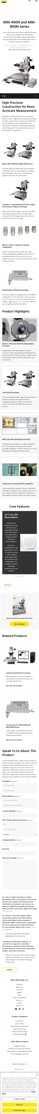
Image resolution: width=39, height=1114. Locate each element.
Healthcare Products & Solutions (19, 1043)
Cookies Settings (19, 1099)
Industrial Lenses (19, 1029)
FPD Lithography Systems (19, 1048)
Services (19, 984)
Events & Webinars (19, 992)
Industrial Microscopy (19, 1026)
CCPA (20, 1068)
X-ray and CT (19, 1015)
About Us (19, 995)
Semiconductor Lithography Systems (19, 1046)
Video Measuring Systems (19, 1021)
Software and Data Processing (18, 667)
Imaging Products (19, 1040)
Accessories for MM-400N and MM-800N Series (18, 720)
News (20, 989)
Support (19, 987)
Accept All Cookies (19, 1110)
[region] (19, 1093)
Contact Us (19, 1000)
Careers (19, 997)
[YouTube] (16, 1003)
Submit (9, 964)
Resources (19, 981)
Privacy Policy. (7, 905)
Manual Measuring (19, 1023)
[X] (23, 1003)
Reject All (19, 1105)
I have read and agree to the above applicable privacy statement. (17, 929)
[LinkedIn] (20, 1003)
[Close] (36, 1075)
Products (19, 979)
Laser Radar (19, 1018)
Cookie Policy (20, 1064)
